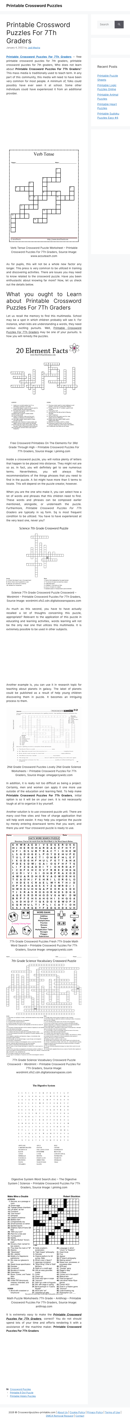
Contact (79, 1415)
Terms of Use (112, 1412)
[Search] (119, 24)
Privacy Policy (95, 1412)
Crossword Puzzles (20, 1389)
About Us (62, 1412)
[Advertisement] (44, 122)
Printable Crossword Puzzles (34, 5)
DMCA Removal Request (59, 1415)
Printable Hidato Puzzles (23, 1396)
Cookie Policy (77, 1412)
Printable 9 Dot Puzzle (21, 1392)
